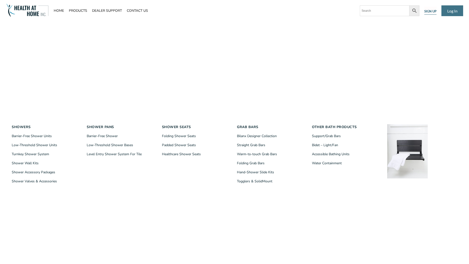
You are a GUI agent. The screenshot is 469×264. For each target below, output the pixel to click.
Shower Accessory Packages (33, 172)
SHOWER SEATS (176, 127)
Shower (185, 154)
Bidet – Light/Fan (325, 145)
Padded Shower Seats (179, 145)
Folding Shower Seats (179, 136)
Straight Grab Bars (251, 145)
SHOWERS (21, 127)
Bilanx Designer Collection (257, 136)
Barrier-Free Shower (102, 136)
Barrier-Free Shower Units (32, 136)
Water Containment (327, 163)
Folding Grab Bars (251, 163)
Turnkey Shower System (30, 154)
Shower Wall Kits (25, 163)
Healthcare (170, 154)
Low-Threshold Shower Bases (110, 145)
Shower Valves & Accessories (34, 181)
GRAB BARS (247, 127)
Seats (196, 154)
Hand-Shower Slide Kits (255, 172)
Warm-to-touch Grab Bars (257, 154)
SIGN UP (430, 11)
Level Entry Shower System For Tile (114, 154)
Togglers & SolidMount (254, 181)
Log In (452, 11)
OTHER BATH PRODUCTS (334, 127)
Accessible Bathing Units (331, 154)
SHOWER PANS (100, 127)
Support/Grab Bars (326, 136)
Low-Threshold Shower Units (34, 145)
